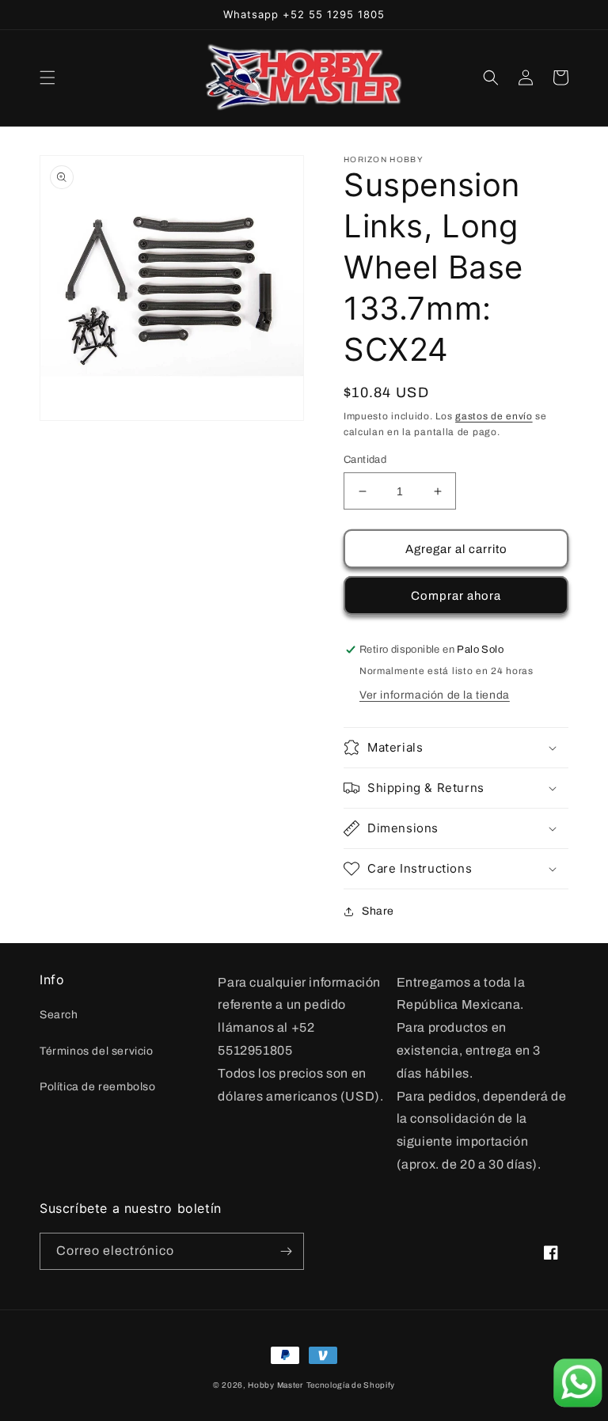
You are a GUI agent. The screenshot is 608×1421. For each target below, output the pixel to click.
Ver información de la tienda (434, 695)
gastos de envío (494, 416)
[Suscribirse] (285, 1251)
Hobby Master (275, 1385)
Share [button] (378, 911)
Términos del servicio (97, 1051)
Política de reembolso (98, 1087)
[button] (47, 77)
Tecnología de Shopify (351, 1385)
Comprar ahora (456, 595)
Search (59, 1015)
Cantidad (365, 459)
